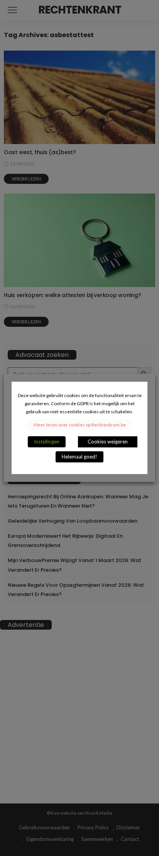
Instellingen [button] (46, 442)
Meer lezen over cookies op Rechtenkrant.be (80, 425)
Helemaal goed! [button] (79, 457)
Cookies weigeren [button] (108, 442)
